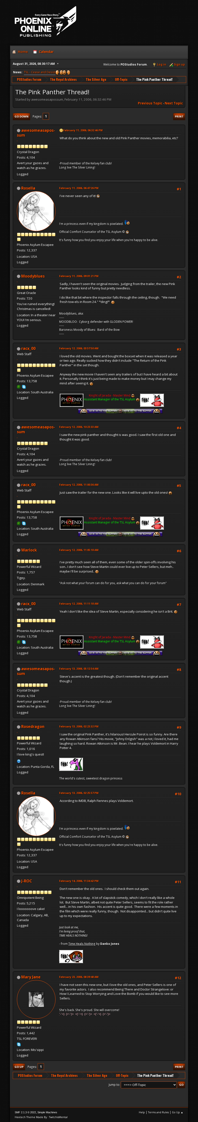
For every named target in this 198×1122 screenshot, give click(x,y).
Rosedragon (32, 726)
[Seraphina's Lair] (19, 760)
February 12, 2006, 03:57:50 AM (79, 348)
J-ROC (26, 881)
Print (179, 116)
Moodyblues (33, 276)
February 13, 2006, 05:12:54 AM (79, 668)
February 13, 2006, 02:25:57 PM (79, 793)
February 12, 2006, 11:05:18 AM (79, 550)
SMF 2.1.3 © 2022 (25, 1112)
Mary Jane (31, 977)
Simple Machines (47, 1112)
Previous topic (150, 103)
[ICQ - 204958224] (19, 386)
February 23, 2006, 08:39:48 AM (79, 977)
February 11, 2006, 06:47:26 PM (79, 188)
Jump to (114, 1085)
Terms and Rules (158, 1112)
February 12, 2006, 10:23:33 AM (79, 427)
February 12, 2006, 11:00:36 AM (79, 484)
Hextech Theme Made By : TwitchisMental (41, 1117)
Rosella (28, 188)
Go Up (18, 1067)
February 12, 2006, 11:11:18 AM (79, 603)
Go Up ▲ (177, 1112)
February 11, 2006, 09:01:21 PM (79, 276)
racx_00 (28, 348)
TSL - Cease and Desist (40, 72)
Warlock (29, 550)
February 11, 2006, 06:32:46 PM (83, 130)
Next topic (174, 103)
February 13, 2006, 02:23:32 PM (79, 726)
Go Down (21, 116)
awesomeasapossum (36, 133)
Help (142, 1112)
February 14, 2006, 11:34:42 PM (79, 881)
